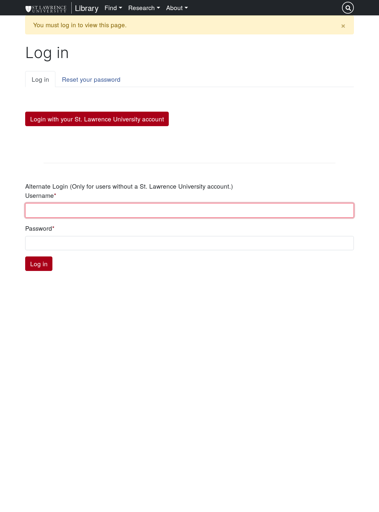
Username (39, 195)
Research (141, 7)
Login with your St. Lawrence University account (97, 118)
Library (87, 7)
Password (38, 228)
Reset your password (91, 79)
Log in (40, 79)
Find (111, 7)
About (174, 7)
